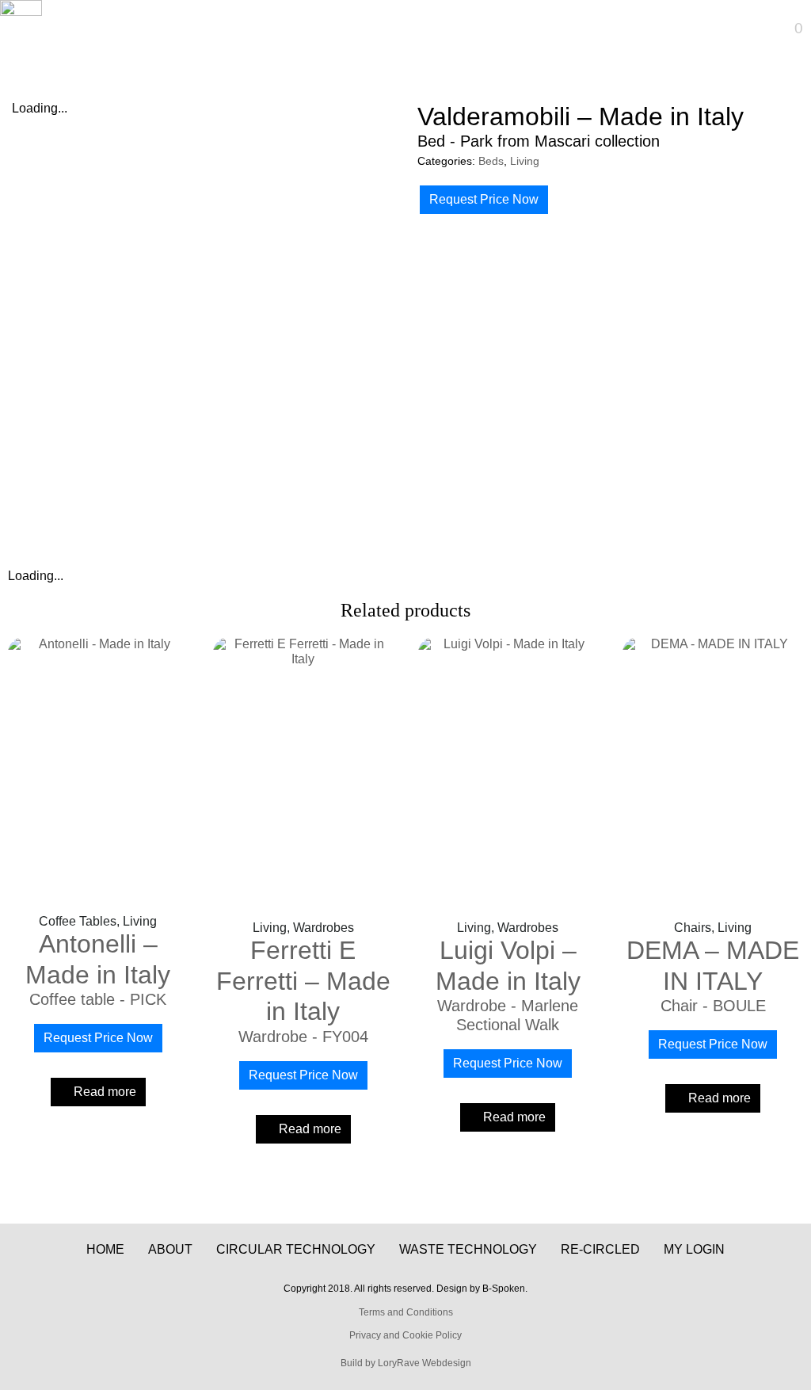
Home (105, 1249)
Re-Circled (600, 1249)
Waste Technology (468, 1249)
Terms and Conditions (406, 1312)
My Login (694, 1249)
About (170, 1249)
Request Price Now (484, 199)
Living (524, 161)
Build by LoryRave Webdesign (406, 1363)
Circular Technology (295, 1249)
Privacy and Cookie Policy (405, 1335)
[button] (373, 28)
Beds (491, 161)
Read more (105, 1091)
